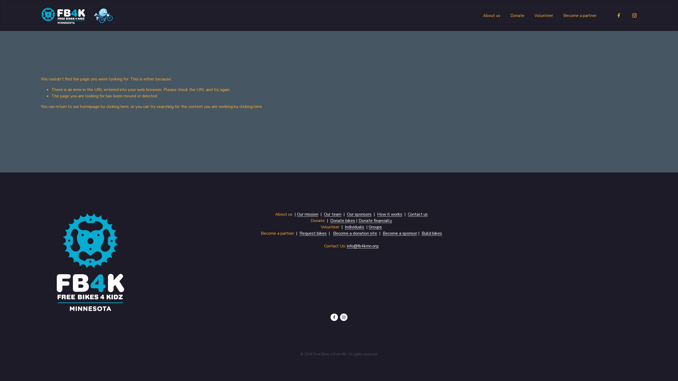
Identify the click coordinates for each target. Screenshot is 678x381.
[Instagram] (634, 15)
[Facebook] (619, 15)
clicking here (117, 107)
